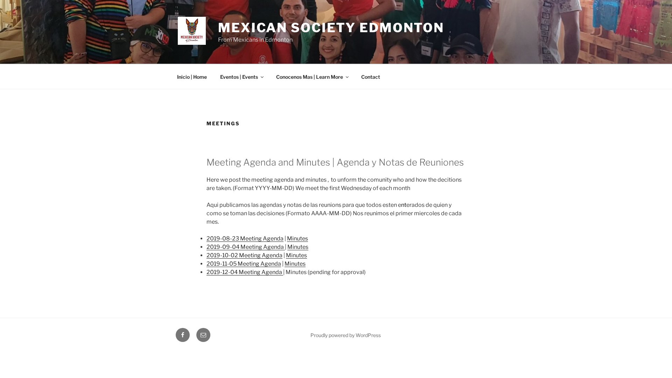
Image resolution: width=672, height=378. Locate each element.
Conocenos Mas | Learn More (309, 77)
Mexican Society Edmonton (331, 27)
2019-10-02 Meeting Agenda (244, 255)
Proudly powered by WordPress (345, 335)
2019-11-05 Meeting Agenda (243, 263)
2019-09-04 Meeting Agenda (245, 247)
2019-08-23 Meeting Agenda (245, 238)
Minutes (297, 238)
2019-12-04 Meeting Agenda (244, 272)
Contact (370, 77)
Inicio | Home (192, 77)
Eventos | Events (239, 77)
